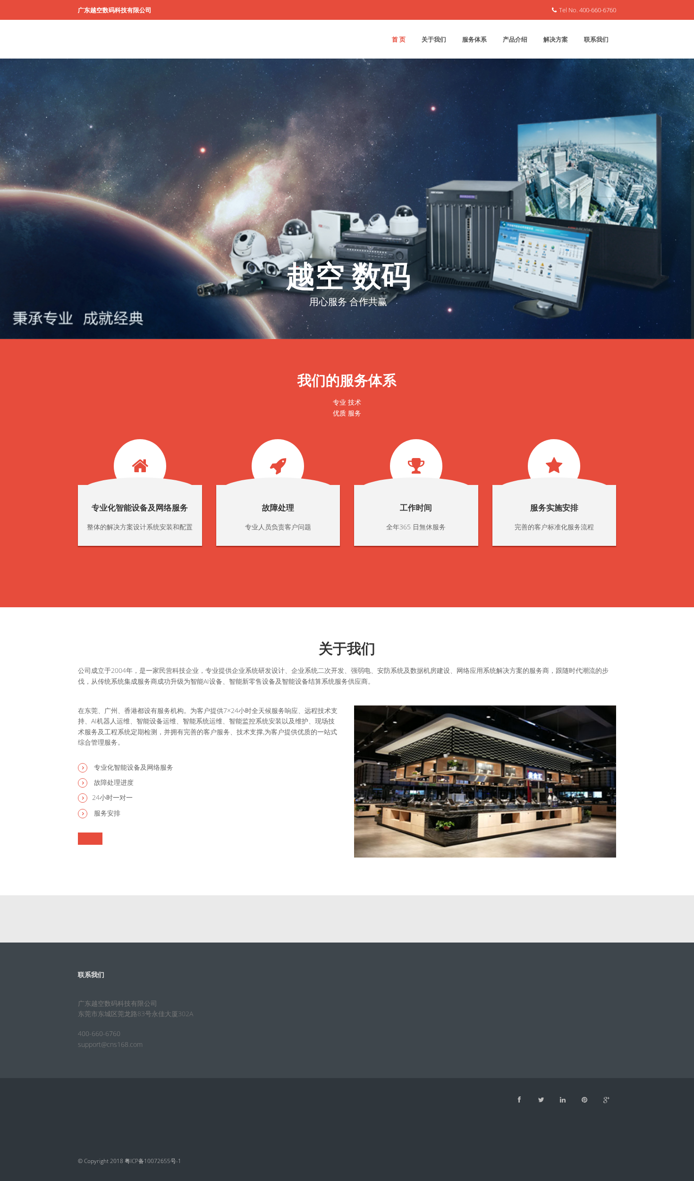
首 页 (399, 39)
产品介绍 (515, 39)
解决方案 (555, 39)
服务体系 (474, 39)
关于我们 (434, 39)
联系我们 (596, 39)
